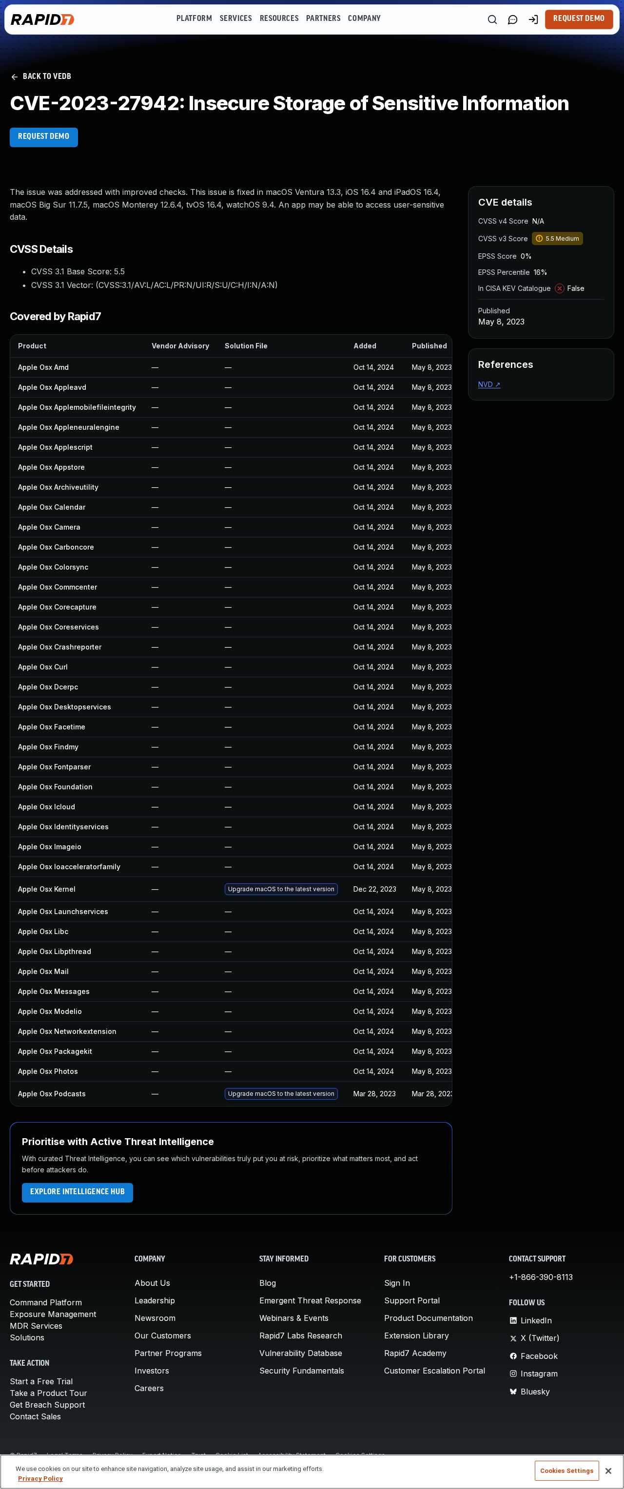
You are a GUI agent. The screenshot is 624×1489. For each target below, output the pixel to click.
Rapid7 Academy (415, 1353)
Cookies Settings (567, 1470)
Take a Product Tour (48, 1393)
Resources (279, 19)
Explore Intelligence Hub (77, 1192)
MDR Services (36, 1326)
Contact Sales (35, 1416)
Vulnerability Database (300, 1353)
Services (236, 19)
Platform (194, 19)
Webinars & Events (294, 1318)
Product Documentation (428, 1318)
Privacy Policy (40, 1478)
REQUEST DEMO (44, 137)
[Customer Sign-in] (533, 19)
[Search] (492, 19)
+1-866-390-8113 (541, 1277)
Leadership (155, 1300)
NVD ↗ (489, 384)
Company (364, 19)
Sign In (397, 1283)
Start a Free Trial (41, 1381)
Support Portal (412, 1300)
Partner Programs (168, 1353)
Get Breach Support (47, 1405)
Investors (152, 1370)
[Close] (608, 1471)
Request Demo (579, 19)
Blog (267, 1283)
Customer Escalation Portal (434, 1370)
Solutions (27, 1337)
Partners (323, 19)
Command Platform (46, 1302)
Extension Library (416, 1335)
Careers (149, 1388)
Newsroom (155, 1318)
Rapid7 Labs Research (300, 1335)
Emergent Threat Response (310, 1300)
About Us (152, 1283)
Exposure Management (53, 1314)
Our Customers (163, 1335)
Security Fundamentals (301, 1370)
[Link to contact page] (513, 19)
